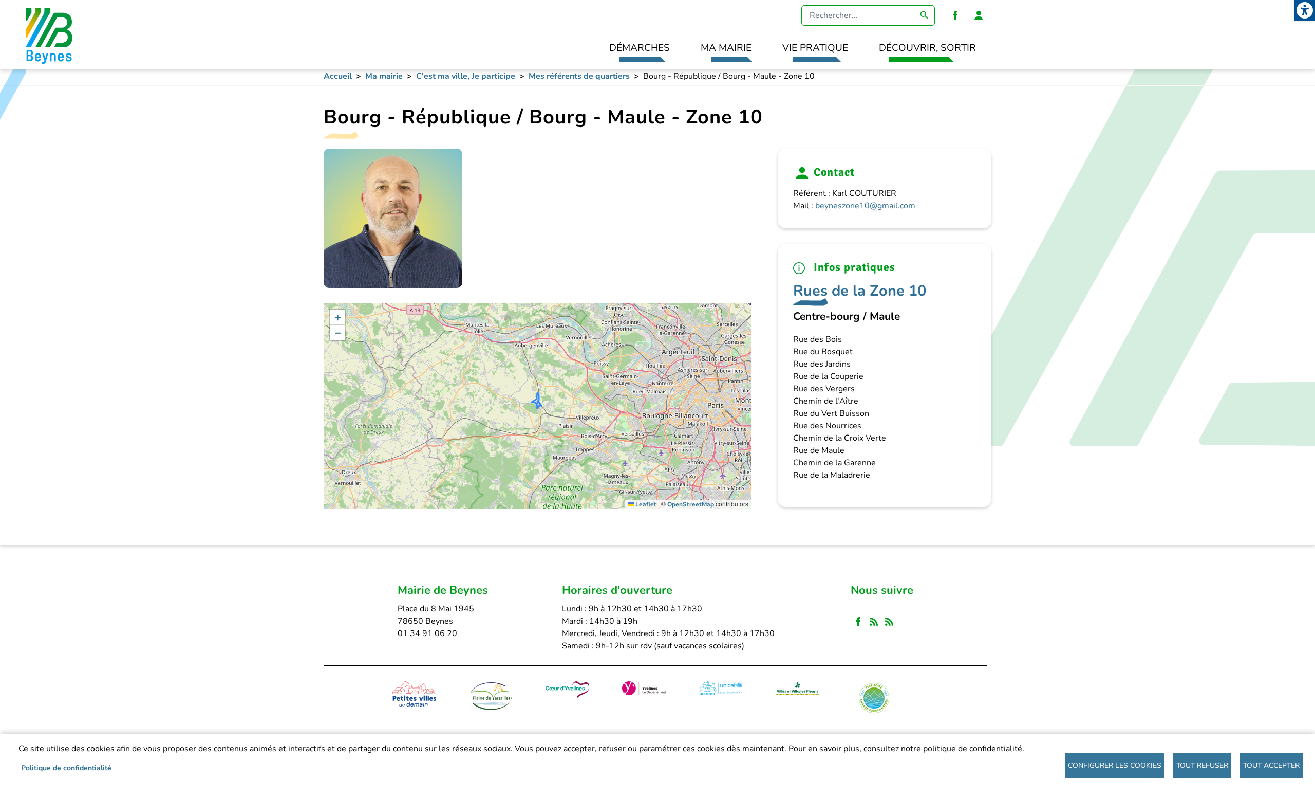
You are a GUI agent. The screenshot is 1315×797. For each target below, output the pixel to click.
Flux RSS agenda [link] (889, 621)
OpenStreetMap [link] (690, 504)
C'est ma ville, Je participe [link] (465, 76)
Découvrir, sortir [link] (927, 48)
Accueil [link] (338, 76)
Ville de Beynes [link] (47, 34)
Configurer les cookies (1114, 765)
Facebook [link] (955, 15)
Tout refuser (1202, 765)
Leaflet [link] (645, 504)
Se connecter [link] (978, 15)
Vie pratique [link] (815, 48)
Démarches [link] (639, 48)
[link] (1304, 10)
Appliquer (924, 15)
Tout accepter (1271, 765)
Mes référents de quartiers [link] (579, 76)
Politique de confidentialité (66, 768)
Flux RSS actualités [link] (873, 621)
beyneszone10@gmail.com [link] (865, 205)
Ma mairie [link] (726, 48)
